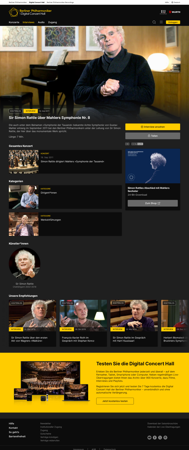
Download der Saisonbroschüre (163, 423)
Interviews (28, 22)
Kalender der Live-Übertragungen (164, 427)
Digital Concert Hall (36, 2)
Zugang (52, 22)
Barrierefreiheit (17, 436)
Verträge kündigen (49, 437)
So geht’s (14, 432)
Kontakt (13, 427)
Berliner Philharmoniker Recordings (60, 2)
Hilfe (167, 2)
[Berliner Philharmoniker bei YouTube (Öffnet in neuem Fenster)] (149, 437)
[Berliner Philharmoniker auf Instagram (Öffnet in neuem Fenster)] (165, 437)
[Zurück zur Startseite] (30, 12)
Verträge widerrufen (50, 440)
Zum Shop (151, 203)
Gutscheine (45, 433)
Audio (41, 22)
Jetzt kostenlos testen (115, 401)
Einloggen (173, 22)
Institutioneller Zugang (51, 427)
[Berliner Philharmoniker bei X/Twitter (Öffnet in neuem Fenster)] (160, 437)
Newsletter (45, 423)
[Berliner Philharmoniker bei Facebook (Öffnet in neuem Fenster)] (155, 437)
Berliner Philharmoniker (18, 2)
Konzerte (14, 22)
